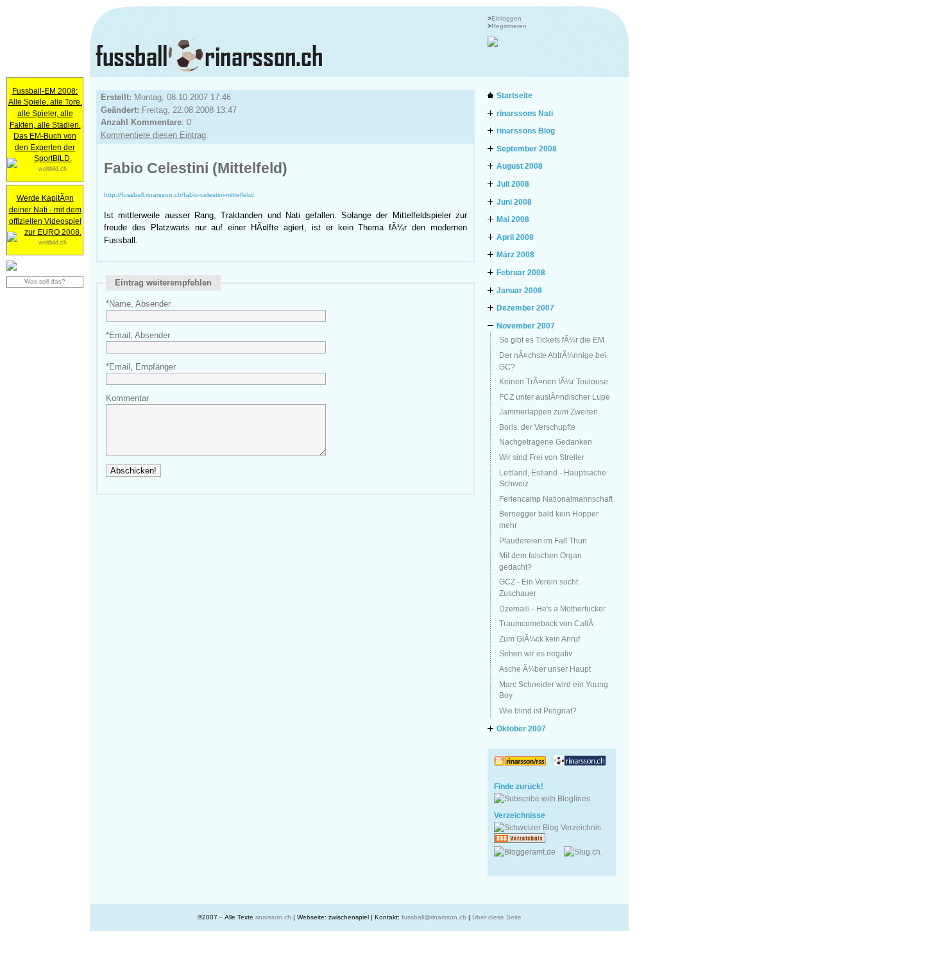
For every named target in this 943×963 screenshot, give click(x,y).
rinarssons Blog (526, 130)
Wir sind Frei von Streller (541, 457)
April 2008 (515, 237)
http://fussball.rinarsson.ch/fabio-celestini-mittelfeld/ (179, 194)
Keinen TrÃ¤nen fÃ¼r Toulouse (553, 381)
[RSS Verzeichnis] (524, 840)
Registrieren (509, 26)
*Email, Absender (138, 335)
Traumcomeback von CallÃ (547, 623)
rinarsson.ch (273, 917)
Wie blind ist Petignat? (538, 710)
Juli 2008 (513, 184)
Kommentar (127, 398)
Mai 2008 (513, 219)
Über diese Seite (497, 917)
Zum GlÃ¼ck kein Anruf (539, 639)
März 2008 (515, 254)
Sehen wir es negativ (535, 653)
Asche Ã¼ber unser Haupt (545, 669)
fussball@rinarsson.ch (434, 917)
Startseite (514, 95)
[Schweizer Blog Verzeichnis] (551, 827)
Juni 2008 (514, 202)
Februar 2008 (521, 272)
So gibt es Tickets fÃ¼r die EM (551, 340)
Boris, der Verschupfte (537, 427)
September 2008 (527, 148)
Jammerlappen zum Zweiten (548, 411)
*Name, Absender (138, 304)
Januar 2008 (519, 290)
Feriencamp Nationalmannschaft (556, 499)
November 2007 (526, 325)
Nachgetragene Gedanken (545, 442)
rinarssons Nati (525, 113)
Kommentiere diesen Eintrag (153, 135)
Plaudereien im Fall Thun (543, 540)
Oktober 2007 (521, 728)
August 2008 (520, 166)
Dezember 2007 (525, 307)
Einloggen (506, 18)
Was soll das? (44, 281)
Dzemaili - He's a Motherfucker (552, 608)
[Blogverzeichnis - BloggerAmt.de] (529, 852)
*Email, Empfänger (141, 366)
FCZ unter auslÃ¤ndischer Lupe (554, 397)
